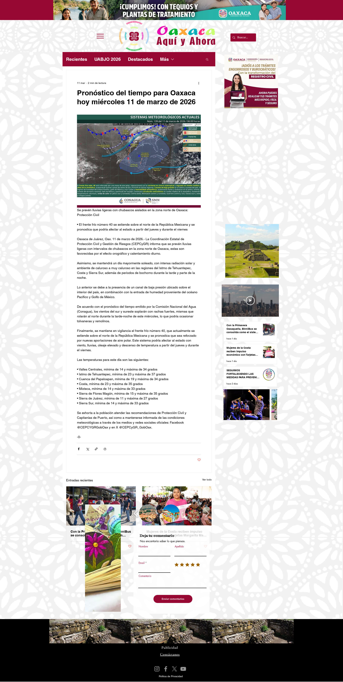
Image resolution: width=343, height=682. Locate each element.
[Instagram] (156, 668)
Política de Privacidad (171, 676)
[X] (174, 668)
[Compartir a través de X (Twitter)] (87, 449)
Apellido (179, 546)
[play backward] (136, 513)
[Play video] (250, 300)
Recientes (76, 59)
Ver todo (207, 479)
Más (164, 59)
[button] (207, 59)
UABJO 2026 (107, 59)
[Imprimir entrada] (105, 449)
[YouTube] (183, 668)
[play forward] (207, 513)
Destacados (140, 59)
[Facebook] (165, 668)
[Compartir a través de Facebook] (78, 449)
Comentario (145, 576)
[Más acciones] (199, 83)
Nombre (143, 546)
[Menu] (100, 36)
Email (142, 563)
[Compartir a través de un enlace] (96, 449)
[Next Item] (271, 404)
